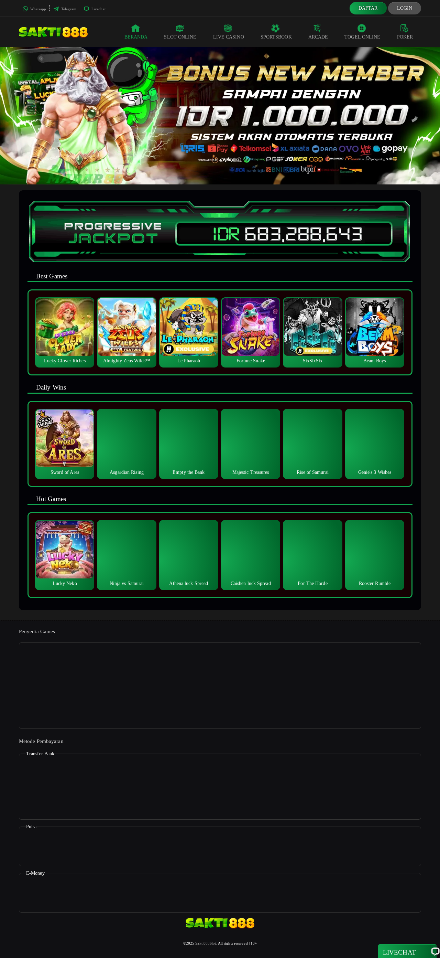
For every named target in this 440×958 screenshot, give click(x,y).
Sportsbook (276, 37)
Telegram (68, 9)
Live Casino (228, 37)
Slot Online (180, 37)
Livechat (98, 9)
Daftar (368, 8)
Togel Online (362, 37)
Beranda (136, 37)
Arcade (318, 37)
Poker (405, 37)
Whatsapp (37, 9)
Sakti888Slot (205, 943)
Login (404, 8)
